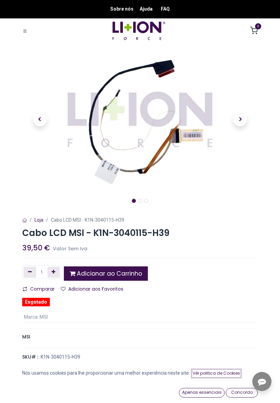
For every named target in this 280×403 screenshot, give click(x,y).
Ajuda (146, 9)
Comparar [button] (42, 289)
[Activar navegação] (25, 30)
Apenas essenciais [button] (202, 392)
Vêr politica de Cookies (216, 373)
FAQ (165, 9)
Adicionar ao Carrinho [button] (108, 273)
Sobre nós (122, 9)
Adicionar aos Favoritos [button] (95, 289)
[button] (40, 119)
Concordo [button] (242, 392)
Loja (38, 220)
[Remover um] (30, 272)
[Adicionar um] (53, 272)
